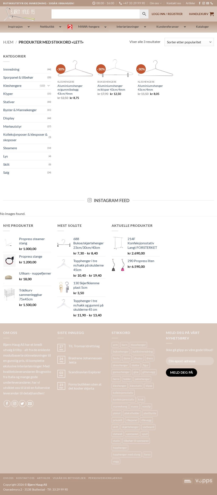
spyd (144, 434)
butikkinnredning (142, 351)
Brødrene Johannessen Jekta (85, 360)
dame (127, 358)
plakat (117, 413)
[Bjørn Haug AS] (24, 14)
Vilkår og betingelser (69, 478)
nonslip (146, 406)
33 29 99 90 (60, 489)
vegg (116, 461)
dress (149, 358)
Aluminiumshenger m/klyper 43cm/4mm (111, 88)
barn (124, 344)
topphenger (120, 447)
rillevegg (146, 420)
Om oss (154, 3)
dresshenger (120, 365)
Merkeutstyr (12, 126)
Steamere (10, 148)
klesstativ (136, 385)
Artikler (190, 3)
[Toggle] (48, 85)
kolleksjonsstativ (123, 392)
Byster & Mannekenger (20, 110)
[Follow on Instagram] (203, 3)
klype (149, 385)
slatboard (148, 427)
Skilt (6, 164)
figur (146, 365)
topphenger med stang (126, 454)
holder (127, 379)
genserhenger (121, 372)
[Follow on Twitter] (22, 403)
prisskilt (117, 420)
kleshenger (119, 385)
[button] (201, 14)
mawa (134, 406)
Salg (6, 172)
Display (8, 118)
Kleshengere (12, 85)
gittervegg (148, 372)
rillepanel (131, 420)
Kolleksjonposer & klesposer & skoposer (25, 137)
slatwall (117, 434)
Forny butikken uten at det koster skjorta (85, 386)
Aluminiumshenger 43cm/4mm (150, 88)
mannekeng (120, 406)
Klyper (8, 94)
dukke (135, 365)
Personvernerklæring (105, 478)
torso (147, 454)
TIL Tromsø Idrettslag (84, 346)
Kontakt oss (174, 3)
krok (141, 399)
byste (116, 358)
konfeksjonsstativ (123, 399)
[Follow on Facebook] (199, 3)
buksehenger (121, 351)
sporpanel (132, 434)
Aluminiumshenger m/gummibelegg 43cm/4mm (70, 89)
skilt (115, 427)
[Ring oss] (211, 3)
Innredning (11, 69)
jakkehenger (142, 379)
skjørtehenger (130, 427)
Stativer (9, 102)
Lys (5, 156)
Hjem (8, 42)
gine (136, 372)
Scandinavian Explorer (84, 372)
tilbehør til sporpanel (136, 440)
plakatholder (132, 413)
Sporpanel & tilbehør (18, 77)
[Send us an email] (207, 3)
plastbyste (149, 413)
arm (115, 344)
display (138, 358)
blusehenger (138, 344)
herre (116, 379)
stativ (116, 440)
